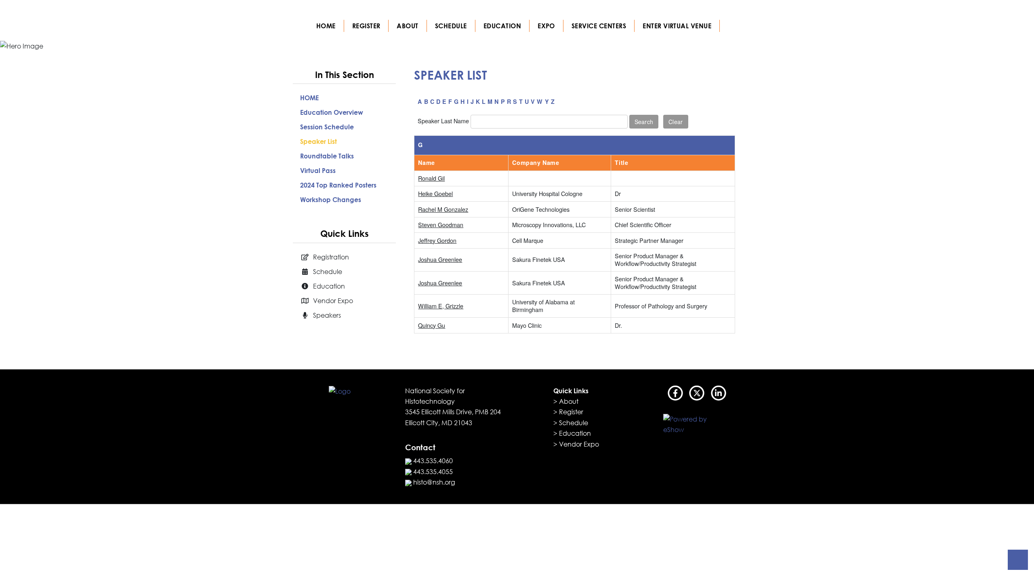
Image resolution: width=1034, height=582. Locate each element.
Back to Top (1018, 560)
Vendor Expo (333, 301)
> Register (568, 412)
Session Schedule (327, 127)
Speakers (327, 315)
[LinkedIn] (718, 394)
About (407, 26)
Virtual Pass (318, 171)
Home (326, 26)
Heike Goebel (435, 193)
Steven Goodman (440, 224)
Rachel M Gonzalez (443, 209)
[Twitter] (697, 394)
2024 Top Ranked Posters (338, 185)
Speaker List (318, 141)
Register (366, 26)
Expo (546, 26)
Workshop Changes (330, 200)
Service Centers (599, 26)
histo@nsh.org (433, 482)
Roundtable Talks (327, 156)
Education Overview (331, 112)
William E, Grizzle (440, 306)
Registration (331, 257)
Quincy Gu (431, 325)
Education (502, 26)
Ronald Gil (431, 178)
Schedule (451, 26)
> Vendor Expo (576, 444)
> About (565, 401)
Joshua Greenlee (440, 259)
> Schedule (570, 423)
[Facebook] (676, 394)
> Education (572, 433)
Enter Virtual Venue (677, 26)
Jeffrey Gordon (437, 240)
